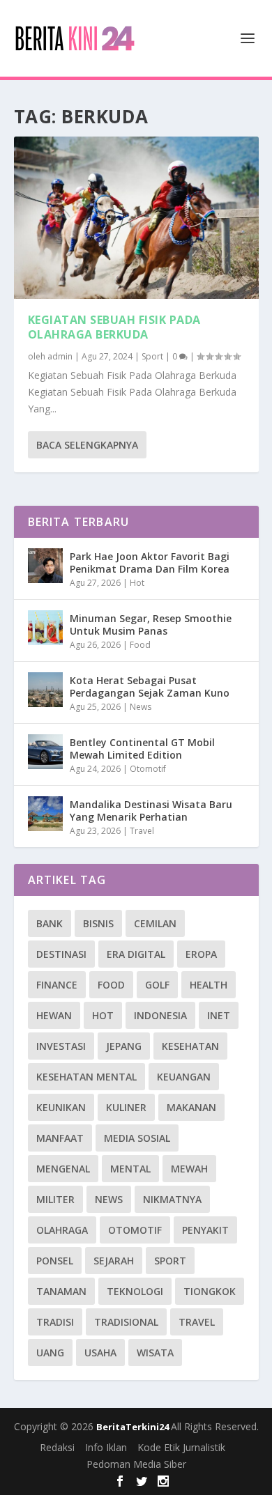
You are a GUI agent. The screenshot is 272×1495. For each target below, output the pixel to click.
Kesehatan (190, 1046)
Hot (137, 583)
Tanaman (61, 1291)
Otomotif (148, 769)
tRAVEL (197, 1322)
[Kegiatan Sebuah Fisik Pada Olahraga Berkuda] (136, 218)
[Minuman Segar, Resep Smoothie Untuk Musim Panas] (45, 627)
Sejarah (113, 1260)
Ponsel (54, 1260)
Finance (56, 984)
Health (208, 984)
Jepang (124, 1046)
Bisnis (98, 923)
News (140, 707)
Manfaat (60, 1138)
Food (140, 645)
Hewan (54, 1015)
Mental (130, 1168)
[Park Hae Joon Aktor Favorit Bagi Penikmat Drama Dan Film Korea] (45, 565)
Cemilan (155, 923)
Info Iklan (106, 1447)
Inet (218, 1015)
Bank (49, 923)
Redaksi (57, 1447)
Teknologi (135, 1291)
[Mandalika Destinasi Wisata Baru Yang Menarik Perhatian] (45, 813)
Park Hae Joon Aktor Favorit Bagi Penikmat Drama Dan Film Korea (149, 562)
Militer (55, 1199)
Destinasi (61, 954)
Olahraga (62, 1230)
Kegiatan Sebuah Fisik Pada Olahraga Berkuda (114, 327)
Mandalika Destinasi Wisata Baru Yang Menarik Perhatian (151, 810)
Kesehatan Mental (86, 1076)
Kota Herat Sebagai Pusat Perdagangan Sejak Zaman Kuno (149, 686)
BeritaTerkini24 (133, 1426)
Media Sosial (137, 1138)
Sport (152, 356)
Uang (50, 1352)
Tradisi (55, 1322)
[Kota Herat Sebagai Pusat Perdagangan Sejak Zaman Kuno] (45, 689)
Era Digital (136, 954)
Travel (142, 831)
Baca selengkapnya (87, 444)
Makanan (191, 1107)
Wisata (155, 1352)
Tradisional (126, 1322)
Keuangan (184, 1076)
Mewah (189, 1168)
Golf (157, 984)
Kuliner (126, 1107)
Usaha (100, 1352)
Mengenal (63, 1168)
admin (60, 356)
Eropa (201, 954)
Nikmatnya (172, 1199)
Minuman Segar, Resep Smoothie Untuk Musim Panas (151, 624)
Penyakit (205, 1230)
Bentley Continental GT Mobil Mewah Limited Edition (142, 748)
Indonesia (160, 1015)
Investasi (61, 1046)
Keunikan (61, 1107)
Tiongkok (209, 1291)
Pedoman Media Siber (136, 1464)
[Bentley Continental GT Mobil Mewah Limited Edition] (45, 751)
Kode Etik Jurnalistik (181, 1447)
